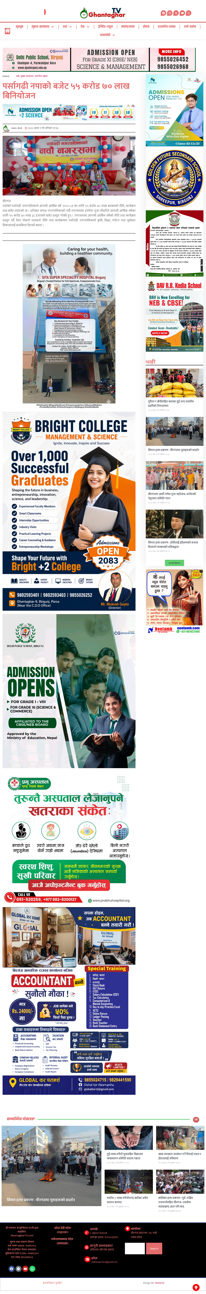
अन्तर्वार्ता (105, 35)
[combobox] (135, 1248)
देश (83, 26)
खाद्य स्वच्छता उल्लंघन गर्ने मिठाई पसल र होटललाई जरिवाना (179, 1156)
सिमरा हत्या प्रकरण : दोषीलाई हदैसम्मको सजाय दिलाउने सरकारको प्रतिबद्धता (173, 544)
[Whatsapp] (188, 13)
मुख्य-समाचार (40, 26)
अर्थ (65, 26)
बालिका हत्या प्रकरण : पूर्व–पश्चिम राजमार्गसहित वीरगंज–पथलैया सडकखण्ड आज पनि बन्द (175, 1202)
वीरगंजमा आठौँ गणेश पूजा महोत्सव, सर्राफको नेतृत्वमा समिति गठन (172, 496)
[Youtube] (25, 1269)
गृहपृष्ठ (19, 26)
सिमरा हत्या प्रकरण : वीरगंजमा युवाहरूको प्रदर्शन (173, 450)
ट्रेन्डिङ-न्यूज (105, 26)
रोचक (146, 26)
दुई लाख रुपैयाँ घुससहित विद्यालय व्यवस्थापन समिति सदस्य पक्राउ (125, 1156)
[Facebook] (12, 1269)
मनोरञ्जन (128, 26)
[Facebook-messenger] (18, 1269)
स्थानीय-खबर (167, 26)
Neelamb (159, 1283)
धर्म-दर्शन (190, 26)
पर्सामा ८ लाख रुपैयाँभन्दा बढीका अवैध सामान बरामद (127, 1200)
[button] (174, 563)
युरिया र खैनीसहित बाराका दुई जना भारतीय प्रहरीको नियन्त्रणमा (171, 403)
